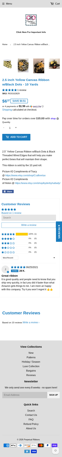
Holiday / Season (31, 362)
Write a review (30, 322)
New (31, 353)
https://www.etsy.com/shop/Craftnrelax (25, 175)
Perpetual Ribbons (32, 439)
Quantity (6, 122)
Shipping (7, 109)
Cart (57, 3)
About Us (31, 428)
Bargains (31, 370)
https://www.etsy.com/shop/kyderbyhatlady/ (37, 183)
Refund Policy (31, 424)
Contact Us (31, 415)
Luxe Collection (31, 366)
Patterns (31, 357)
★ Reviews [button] (59, 232)
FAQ (31, 419)
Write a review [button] (28, 225)
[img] (18, 267)
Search (31, 410)
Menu (9, 3)
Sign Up (53, 395)
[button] (9, 90)
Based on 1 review (11, 213)
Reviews (31, 375)
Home (4, 44)
